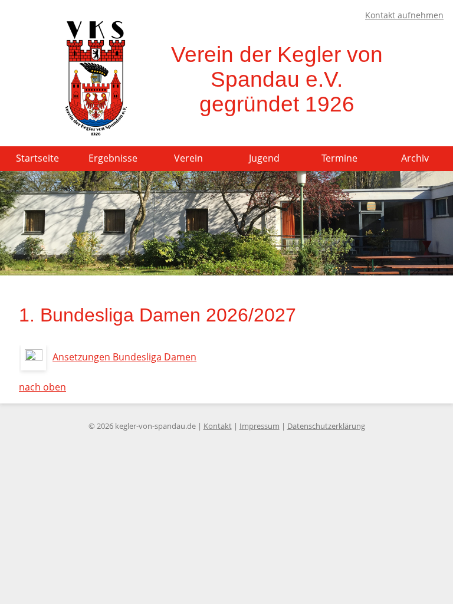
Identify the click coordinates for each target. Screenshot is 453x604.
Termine (339, 158)
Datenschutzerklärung (326, 426)
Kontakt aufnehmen (404, 15)
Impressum (259, 426)
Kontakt (217, 426)
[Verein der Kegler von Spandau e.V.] (95, 132)
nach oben (42, 386)
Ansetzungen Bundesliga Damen (124, 357)
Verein (188, 158)
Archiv (415, 158)
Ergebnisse (112, 158)
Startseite (37, 158)
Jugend (264, 158)
